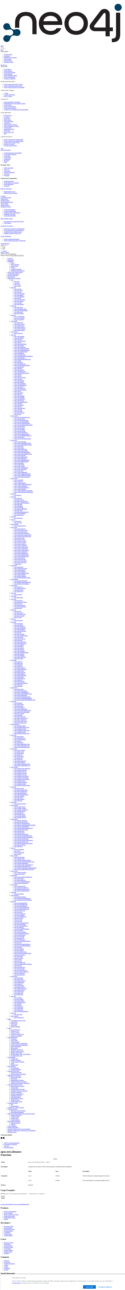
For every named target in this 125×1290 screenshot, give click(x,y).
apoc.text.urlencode (19, 974)
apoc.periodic (14, 805)
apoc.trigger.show (19, 991)
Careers (6, 1265)
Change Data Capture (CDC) (12, 142)
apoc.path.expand (19, 788)
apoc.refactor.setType (20, 845)
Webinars (6, 1253)
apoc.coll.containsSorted (20, 351)
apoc (12, 280)
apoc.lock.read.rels (19, 616)
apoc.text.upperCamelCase (21, 971)
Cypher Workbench (9, 172)
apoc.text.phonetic (19, 949)
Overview (10, 258)
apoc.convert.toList (19, 428)
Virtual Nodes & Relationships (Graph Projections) (21, 1113)
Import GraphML (15, 1026)
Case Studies (7, 1249)
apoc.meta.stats (18, 715)
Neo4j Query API (9, 132)
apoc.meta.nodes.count (20, 722)
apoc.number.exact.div (20, 771)
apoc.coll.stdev (18, 403)
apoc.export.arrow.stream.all (21, 533)
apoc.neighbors (15, 724)
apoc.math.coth (18, 664)
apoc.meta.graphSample (20, 709)
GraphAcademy (5, 205)
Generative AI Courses (7, 226)
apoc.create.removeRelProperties (23, 454)
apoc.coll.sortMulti (19, 397)
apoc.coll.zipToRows (20, 341)
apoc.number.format (19, 781)
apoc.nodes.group (19, 756)
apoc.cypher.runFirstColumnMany (23, 490)
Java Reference (8, 60)
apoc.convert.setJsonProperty (22, 417)
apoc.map (13, 622)
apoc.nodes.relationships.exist (22, 765)
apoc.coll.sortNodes (19, 399)
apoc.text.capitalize (19, 915)
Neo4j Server (14, 266)
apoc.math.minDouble (20, 675)
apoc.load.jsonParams (20, 606)
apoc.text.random (19, 950)
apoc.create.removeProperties (22, 452)
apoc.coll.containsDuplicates (22, 350)
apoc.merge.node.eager (20, 690)
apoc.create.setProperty (20, 458)
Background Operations (13, 1121)
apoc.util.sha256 (18, 1007)
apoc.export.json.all (19, 558)
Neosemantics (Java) (9, 191)
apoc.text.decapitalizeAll (20, 926)
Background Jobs (15, 1123)
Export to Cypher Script (17, 1034)
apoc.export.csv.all (19, 538)
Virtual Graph (14, 1118)
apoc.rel (13, 848)
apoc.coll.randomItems (20, 385)
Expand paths (14, 1087)
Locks (12, 1063)
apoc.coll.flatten (18, 362)
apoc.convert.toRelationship (21, 434)
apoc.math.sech (18, 680)
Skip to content (5, 252)
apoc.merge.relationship (20, 695)
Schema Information (12, 1127)
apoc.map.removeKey (20, 642)
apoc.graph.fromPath (20, 574)
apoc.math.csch (18, 666)
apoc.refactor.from (19, 831)
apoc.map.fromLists (19, 626)
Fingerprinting (15, 1106)
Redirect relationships (16, 1052)
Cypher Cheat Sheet (9, 94)
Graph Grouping (15, 1120)
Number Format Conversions (19, 1081)
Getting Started (8, 54)
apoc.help (16, 283)
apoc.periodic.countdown (21, 810)
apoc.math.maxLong (19, 672)
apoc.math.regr (18, 661)
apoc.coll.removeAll (19, 388)
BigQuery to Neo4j (9, 144)
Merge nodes (14, 1048)
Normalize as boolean (17, 1049)
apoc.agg (13, 287)
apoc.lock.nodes (18, 613)
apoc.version (17, 286)
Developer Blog (8, 1231)
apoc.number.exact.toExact (21, 776)
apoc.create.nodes (19, 448)
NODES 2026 (8, 1252)
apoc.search (14, 875)
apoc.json (13, 593)
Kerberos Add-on (8, 62)
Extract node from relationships (19, 1045)
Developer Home (8, 1226)
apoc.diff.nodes (18, 518)
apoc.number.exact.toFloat (21, 777)
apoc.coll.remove (18, 386)
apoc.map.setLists (19, 648)
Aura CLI (6, 169)
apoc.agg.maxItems (19, 293)
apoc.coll (13, 335)
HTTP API (7, 130)
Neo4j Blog (7, 1244)
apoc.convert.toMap (19, 429)
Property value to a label (17, 1051)
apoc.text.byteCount (19, 910)
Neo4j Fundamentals (9, 209)
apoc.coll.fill (17, 361)
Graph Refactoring (12, 1037)
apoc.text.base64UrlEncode (21, 909)
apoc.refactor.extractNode (21, 829)
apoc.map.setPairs (19, 649)
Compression (17, 564)
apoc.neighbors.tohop (20, 732)
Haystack (6, 160)
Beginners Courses (6, 206)
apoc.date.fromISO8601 (20, 509)
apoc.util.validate (18, 999)
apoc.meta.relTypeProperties (22, 712)
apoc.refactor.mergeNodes (21, 834)
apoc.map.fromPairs (19, 629)
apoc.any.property (19, 319)
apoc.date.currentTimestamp (21, 503)
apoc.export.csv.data (19, 539)
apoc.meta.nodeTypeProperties (22, 710)
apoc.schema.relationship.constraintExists (25, 868)
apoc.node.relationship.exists (22, 744)
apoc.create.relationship (20, 449)
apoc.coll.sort (17, 394)
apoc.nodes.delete (19, 753)
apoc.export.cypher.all (20, 544)
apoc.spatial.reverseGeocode (22, 889)
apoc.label (13, 596)
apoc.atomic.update (19, 330)
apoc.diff (13, 516)
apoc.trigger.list (18, 984)
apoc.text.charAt (18, 918)
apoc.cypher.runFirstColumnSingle (23, 492)
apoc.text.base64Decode (20, 904)
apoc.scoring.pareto (19, 874)
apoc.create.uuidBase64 (20, 472)
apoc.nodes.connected (20, 761)
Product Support (5, 200)
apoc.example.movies (20, 525)
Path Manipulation (16, 1097)
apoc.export (14, 527)
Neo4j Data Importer (9, 72)
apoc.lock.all (17, 611)
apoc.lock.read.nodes (20, 614)
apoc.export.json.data (20, 559)
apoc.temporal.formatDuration (22, 898)
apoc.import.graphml (19, 588)
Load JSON (14, 1022)
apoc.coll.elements (19, 336)
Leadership (7, 1268)
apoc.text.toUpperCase (20, 970)
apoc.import (14, 585)
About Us (6, 1260)
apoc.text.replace (18, 958)
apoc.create (14, 440)
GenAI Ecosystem (6, 150)
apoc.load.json (18, 603)
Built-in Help (11, 277)
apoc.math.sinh (18, 684)
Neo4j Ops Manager (9, 77)
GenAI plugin (8, 105)
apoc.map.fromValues (20, 631)
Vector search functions (10, 108)
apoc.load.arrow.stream (20, 602)
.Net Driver (7, 123)
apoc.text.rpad (18, 959)
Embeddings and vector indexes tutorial (14, 103)
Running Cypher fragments (18, 1110)
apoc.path (13, 787)
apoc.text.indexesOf (19, 939)
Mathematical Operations (14, 1075)
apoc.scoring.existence (20, 872)
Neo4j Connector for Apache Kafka (13, 141)
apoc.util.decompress (20, 1002)
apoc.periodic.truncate (20, 817)
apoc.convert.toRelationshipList (22, 435)
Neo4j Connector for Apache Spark (13, 139)
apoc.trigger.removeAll (20, 988)
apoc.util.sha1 (18, 1005)
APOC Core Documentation (11, 1143)
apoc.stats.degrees (19, 894)
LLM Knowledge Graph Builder (13, 153)
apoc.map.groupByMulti (20, 635)
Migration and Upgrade (10, 57)
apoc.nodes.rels (18, 759)
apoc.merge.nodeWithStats (21, 692)
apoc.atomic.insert (19, 325)
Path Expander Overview (17, 1086)
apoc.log (13, 619)
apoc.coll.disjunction (19, 354)
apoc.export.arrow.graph (20, 530)
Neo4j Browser (8, 71)
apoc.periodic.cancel (19, 806)
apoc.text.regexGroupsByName (22, 953)
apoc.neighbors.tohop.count (21, 733)
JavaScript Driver (8, 121)
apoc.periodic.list (18, 813)
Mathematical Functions (17, 1080)
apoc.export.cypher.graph (21, 547)
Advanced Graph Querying (14, 1084)
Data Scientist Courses (7, 218)
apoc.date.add (18, 498)
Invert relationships (16, 1046)
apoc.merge (14, 687)
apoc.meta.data (18, 703)
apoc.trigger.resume (19, 990)
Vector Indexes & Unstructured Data (14, 230)
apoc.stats (13, 892)
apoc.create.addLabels (20, 441)
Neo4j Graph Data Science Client (13, 86)
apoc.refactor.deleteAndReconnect (23, 828)
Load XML (14, 1025)
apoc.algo (13, 306)
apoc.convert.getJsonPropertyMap (23, 425)
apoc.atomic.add (18, 322)
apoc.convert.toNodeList (21, 432)
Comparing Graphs (12, 1103)
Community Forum (6, 197)
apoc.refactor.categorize (20, 820)
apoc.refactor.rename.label (21, 839)
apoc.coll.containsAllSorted (21, 348)
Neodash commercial (9, 78)
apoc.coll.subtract (19, 405)
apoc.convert (14, 416)
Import (9, 1019)
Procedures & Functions (13, 278)
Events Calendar (8, 1250)
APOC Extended (8, 168)
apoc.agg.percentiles (19, 299)
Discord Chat (4, 199)
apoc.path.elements (19, 799)
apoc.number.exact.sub (20, 774)
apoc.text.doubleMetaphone (21, 929)
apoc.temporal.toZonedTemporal (23, 900)
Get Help (3, 196)
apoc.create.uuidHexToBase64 (22, 475)
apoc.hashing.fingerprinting (21, 584)
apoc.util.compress (19, 1000)
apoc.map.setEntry (19, 645)
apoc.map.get (17, 632)
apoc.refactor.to (18, 846)
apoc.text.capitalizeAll (20, 916)
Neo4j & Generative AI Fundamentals (14, 229)
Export (9, 1028)
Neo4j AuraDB (8, 1213)
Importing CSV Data (9, 214)
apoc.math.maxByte (19, 668)
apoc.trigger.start (18, 993)
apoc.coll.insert (18, 368)
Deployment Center (9, 1216)
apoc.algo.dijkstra (19, 313)
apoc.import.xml (18, 591)
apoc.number (14, 767)
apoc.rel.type (17, 854)
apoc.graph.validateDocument (22, 577)
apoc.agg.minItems (19, 296)
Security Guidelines (12, 275)
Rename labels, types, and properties (20, 1054)
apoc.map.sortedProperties (21, 652)
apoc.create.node (18, 446)
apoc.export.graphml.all (20, 551)
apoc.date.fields (18, 506)
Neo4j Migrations (9, 184)
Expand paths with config (18, 1089)
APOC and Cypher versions (15, 272)
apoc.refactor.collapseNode (21, 826)
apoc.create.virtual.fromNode (22, 477)
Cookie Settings (16, 1283)
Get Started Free (5, 243)
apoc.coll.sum (18, 406)
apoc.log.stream (18, 620)
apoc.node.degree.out (20, 739)
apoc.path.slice (18, 800)
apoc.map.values (18, 658)
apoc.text (13, 901)
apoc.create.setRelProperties (21, 460)
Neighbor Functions (16, 1095)
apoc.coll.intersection (20, 371)
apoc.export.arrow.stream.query (22, 536)
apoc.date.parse (18, 510)
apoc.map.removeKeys (20, 643)
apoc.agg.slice (18, 302)
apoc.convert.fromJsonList (21, 420)
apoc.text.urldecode (19, 973)
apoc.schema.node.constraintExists (23, 865)
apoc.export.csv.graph (20, 541)
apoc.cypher (14, 478)
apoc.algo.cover (18, 312)
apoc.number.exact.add (20, 770)
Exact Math (14, 1078)
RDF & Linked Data (6, 188)
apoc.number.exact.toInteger (21, 779)
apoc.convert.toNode (20, 431)
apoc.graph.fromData (20, 571)
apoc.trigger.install (19, 982)
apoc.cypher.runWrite (20, 489)
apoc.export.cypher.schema (21, 550)
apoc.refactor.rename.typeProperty (23, 843)
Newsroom (7, 1262)
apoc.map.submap (19, 654)
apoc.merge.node (18, 689)
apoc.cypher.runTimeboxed (21, 487)
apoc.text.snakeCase (19, 962)
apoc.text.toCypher (19, 968)
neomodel (6, 186)
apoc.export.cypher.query (21, 548)
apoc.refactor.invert (19, 832)
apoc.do (13, 519)
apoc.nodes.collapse (19, 750)
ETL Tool (6, 174)
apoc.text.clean (18, 919)
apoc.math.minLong (19, 678)
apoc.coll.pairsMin (19, 380)
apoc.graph (14, 565)
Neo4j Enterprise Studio (10, 75)
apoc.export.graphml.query (21, 556)
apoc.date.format (18, 507)
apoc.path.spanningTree (20, 791)
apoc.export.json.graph (20, 561)
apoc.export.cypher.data (20, 545)
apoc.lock (13, 609)
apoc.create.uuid (18, 470)
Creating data (14, 1058)
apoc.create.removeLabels (21, 451)
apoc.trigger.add (18, 978)
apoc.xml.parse (18, 1014)
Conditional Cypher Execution (15, 1107)
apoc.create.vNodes (19, 466)
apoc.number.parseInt (20, 784)
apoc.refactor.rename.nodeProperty (23, 840)
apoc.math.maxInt (19, 671)
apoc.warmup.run (19, 1017)
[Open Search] (2, 48)
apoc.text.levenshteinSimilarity (22, 945)
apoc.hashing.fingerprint (20, 580)
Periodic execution (16, 1060)
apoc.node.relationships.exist (22, 747)
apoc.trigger (14, 976)
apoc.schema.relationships (21, 863)
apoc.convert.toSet (19, 437)
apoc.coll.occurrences (20, 377)
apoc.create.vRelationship (21, 467)
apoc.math (13, 660)
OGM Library (8, 127)
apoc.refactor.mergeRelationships (23, 835)
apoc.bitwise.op (18, 333)
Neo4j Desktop (8, 74)
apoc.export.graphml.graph (21, 554)
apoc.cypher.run (18, 481)
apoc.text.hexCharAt (19, 935)
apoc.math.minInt (19, 677)
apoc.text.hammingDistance (21, 933)
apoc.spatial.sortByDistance (21, 890)
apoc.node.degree (19, 736)
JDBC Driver (7, 120)
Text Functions (15, 1068)
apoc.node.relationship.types (22, 745)
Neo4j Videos (4, 203)
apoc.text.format (18, 930)
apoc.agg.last (17, 292)
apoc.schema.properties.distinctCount (24, 861)
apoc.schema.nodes (19, 858)
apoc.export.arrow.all (20, 529)
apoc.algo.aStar (18, 307)
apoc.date (13, 496)
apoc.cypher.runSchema (20, 486)
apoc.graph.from (18, 567)
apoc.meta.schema (19, 713)
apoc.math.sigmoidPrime (21, 683)
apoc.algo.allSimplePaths (21, 310)
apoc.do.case (17, 521)
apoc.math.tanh (18, 686)
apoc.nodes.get (18, 755)
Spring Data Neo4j (9, 129)
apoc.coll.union (18, 411)
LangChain (7, 156)
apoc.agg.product (19, 301)
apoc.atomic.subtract (19, 328)
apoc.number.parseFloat (20, 782)
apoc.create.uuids (19, 463)
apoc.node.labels (18, 742)
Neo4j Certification (6, 236)
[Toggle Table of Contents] (1, 1140)
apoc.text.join (18, 942)
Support (6, 1269)
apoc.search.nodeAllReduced (22, 881)
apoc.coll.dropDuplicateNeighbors (23, 356)
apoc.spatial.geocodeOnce (21, 887)
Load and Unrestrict (16, 269)
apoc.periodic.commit (20, 808)
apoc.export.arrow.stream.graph (22, 535)
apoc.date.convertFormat (21, 501)
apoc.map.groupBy (19, 634)
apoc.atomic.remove (19, 327)
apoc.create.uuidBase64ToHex (22, 474)
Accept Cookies (89, 1287)
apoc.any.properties (19, 318)
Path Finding (7, 223)
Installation (10, 261)
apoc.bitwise (14, 332)
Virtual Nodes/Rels (16, 1115)
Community (7, 1232)
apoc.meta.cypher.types (20, 721)
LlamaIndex (7, 159)
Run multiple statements (17, 1112)
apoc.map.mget (18, 640)
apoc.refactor (14, 819)
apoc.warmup (14, 1016)
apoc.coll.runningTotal (20, 390)
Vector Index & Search (10, 154)
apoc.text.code (18, 921)
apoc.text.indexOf (19, 938)
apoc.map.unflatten (19, 655)
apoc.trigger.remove (19, 987)
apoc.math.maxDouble (20, 669)
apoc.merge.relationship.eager (22, 697)
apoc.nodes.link (18, 758)
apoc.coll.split (18, 339)
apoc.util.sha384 (18, 1008)
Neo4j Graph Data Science (11, 1214)
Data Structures (11, 1066)
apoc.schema (14, 855)
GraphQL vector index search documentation (16, 109)
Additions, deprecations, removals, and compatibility (21, 1130)
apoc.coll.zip (17, 414)
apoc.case (16, 281)
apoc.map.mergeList (19, 638)
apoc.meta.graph (18, 706)
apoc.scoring (14, 871)
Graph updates (11, 1057)
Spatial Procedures (16, 1069)
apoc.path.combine (19, 796)
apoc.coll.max (18, 374)
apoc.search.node (19, 878)
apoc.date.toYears (19, 515)
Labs (2, 148)
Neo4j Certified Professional (11, 239)
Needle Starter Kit (9, 181)
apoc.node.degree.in (19, 738)
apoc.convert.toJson (19, 426)
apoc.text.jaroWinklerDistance (22, 941)
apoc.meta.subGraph (19, 716)
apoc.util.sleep (18, 997)
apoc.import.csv (18, 587)
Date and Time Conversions (18, 1074)
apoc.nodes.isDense (19, 762)
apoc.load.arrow (18, 600)
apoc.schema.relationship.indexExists (24, 869)
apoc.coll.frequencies (20, 364)
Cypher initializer (12, 1126)
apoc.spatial (14, 884)
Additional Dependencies (17, 270)
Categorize (14, 1039)
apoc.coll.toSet (18, 409)
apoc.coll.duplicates (19, 357)
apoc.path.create (18, 797)
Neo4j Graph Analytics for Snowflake (14, 87)
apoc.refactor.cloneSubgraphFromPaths (24, 825)
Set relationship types (16, 1055)
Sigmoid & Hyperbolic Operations (20, 1083)
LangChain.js (7, 157)
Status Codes (7, 59)
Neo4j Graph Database (10, 1211)
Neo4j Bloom (7, 69)
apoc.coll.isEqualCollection (21, 373)
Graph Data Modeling (10, 215)
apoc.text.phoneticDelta (20, 903)
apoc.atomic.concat (19, 324)
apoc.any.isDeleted (19, 316)
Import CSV (14, 1023)
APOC (13, 263)
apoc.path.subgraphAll (20, 793)
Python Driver (8, 115)
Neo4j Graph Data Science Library (13, 84)
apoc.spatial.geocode (19, 886)
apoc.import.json (18, 590)
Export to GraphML (16, 1036)
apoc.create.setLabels (20, 455)
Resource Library (8, 1242)
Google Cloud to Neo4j (10, 145)
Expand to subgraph (16, 1092)
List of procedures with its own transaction (18, 1129)
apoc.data (13, 493)
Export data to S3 (15, 1029)
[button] (2, 48)
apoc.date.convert (19, 500)
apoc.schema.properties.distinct (22, 860)
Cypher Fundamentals (10, 211)
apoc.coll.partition (19, 338)
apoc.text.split (18, 965)
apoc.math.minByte (19, 674)
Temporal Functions (16, 1072)
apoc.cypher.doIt (18, 480)
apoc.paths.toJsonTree (20, 803)
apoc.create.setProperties (20, 457)
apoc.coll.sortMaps (19, 396)
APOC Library (8, 96)
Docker (13, 267)
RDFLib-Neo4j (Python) (10, 193)
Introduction (10, 260)
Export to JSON (15, 1033)
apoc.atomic (14, 321)
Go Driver (7, 117)
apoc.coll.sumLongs (19, 408)
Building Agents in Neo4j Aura (12, 233)
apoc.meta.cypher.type (20, 719)
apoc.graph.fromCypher (20, 568)
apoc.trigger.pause (19, 985)
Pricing (6, 1219)
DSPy (5, 162)
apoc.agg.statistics (19, 304)
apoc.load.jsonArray (19, 605)
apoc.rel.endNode (19, 849)
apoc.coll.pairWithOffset (20, 402)
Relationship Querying (17, 1098)
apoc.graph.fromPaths (20, 576)
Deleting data (14, 1065)
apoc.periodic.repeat (19, 814)
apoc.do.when (18, 522)
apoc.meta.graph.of (19, 707)
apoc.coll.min (18, 376)
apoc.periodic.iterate (19, 811)
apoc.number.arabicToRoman (22, 768)
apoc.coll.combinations (20, 344)
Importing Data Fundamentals (12, 212)
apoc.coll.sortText (19, 400)
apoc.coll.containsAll (20, 347)
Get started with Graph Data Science (14, 221)
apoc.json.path (18, 594)
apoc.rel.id (17, 851)
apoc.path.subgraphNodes (21, 794)
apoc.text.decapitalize (20, 924)
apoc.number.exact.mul (20, 773)
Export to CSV (15, 1031)
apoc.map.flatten (18, 625)
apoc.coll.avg (17, 342)
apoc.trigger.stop (18, 994)
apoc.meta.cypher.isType (21, 718)
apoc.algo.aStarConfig (20, 309)
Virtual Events (8, 1234)
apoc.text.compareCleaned (21, 923)
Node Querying (15, 1100)
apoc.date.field (18, 504)
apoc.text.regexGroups (20, 952)
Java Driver (7, 118)
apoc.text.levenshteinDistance (22, 944)
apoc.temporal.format (20, 897)
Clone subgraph (15, 1042)
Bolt (5, 133)
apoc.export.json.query (20, 562)
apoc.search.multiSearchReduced (23, 877)
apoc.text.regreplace (19, 955)
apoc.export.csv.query (20, 542)
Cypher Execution (12, 1109)
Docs (2, 46)
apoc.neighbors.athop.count (21, 727)
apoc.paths (14, 802)
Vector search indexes (10, 106)
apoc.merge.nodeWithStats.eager (23, 693)
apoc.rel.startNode (19, 852)
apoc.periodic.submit (19, 816)
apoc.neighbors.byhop (20, 729)
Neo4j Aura (4, 65)
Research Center (8, 1247)
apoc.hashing (14, 579)
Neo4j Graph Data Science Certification (15, 240)
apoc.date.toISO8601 (20, 513)
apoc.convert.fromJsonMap (21, 422)
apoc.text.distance (19, 927)
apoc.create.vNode (19, 464)
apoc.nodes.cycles (19, 751)
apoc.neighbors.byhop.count (22, 730)
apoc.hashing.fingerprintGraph (22, 582)
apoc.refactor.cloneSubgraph (22, 823)
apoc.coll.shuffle (18, 393)
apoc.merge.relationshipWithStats (23, 698)
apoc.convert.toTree (19, 419)
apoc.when (17, 284)
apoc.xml (13, 1013)
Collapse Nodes (15, 1117)
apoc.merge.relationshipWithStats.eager (24, 700)
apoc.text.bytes (18, 912)
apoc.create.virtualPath (20, 469)
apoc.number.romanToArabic (22, 785)
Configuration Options (13, 273)
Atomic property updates (17, 1062)
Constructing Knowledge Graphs (13, 232)
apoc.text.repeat (18, 956)
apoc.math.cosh (18, 663)
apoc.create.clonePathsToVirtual (23, 445)
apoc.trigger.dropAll (19, 981)
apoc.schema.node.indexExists (22, 866)
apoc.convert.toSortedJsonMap (22, 438)
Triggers (13, 1124)
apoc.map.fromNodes (20, 628)
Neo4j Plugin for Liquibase (11, 183)
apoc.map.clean (18, 623)
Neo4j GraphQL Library (10, 124)
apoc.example (14, 524)
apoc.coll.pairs (18, 379)
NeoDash (6, 175)
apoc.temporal (14, 895)
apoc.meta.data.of (19, 704)
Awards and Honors (9, 1263)
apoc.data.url (17, 495)
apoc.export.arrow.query (20, 532)
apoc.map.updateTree (20, 657)
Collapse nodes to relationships (19, 1043)
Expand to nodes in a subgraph (19, 1091)
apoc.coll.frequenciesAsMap (22, 365)
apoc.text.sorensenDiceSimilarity (23, 964)
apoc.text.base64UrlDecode (21, 907)
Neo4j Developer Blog (7, 202)
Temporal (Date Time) (13, 1071)
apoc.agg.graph (18, 290)
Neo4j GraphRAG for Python (12, 102)
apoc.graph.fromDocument (21, 573)
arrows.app (7, 171)
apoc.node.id (17, 741)
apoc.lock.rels (18, 617)
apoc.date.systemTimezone (21, 512)
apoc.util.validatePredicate (21, 1011)
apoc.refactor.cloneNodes (21, 822)
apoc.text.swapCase (19, 967)
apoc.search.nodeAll (19, 880)
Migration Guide (11, 1132)
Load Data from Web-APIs (18, 1020)
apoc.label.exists (18, 597)
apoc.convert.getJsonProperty (22, 423)
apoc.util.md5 (18, 1003)
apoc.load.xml (18, 608)
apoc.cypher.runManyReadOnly (23, 484)
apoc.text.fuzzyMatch (20, 932)
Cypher (6, 93)
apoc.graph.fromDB (19, 570)
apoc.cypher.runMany (20, 483)
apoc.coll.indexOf (19, 367)
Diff (12, 1104)
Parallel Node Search (16, 1101)
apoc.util (13, 996)
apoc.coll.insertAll (19, 370)
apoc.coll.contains (19, 345)
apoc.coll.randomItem (20, 383)
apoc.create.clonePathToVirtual (22, 443)
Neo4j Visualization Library (11, 126)
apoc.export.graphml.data (21, 553)
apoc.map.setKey (19, 646)
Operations (7, 56)
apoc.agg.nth (17, 298)
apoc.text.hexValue (19, 936)
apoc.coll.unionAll (19, 412)
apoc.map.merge (18, 637)
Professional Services (9, 1217)
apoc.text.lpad (18, 947)
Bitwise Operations (16, 1077)
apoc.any (13, 315)
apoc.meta (13, 701)
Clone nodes (14, 1040)
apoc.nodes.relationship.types (22, 764)
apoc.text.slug (18, 961)
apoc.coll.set (17, 391)
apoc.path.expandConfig (20, 790)
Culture (6, 1266)
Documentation (8, 1228)
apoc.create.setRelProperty (21, 461)
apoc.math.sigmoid (19, 681)
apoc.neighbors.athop (20, 726)
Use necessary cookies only (105, 1287)
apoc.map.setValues (19, 651)
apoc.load (13, 599)
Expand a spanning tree (17, 1094)
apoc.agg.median (18, 295)
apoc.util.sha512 (18, 1010)
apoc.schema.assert (19, 857)
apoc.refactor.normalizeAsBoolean (23, 837)
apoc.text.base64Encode (20, 906)
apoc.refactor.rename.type (21, 842)
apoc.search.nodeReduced (21, 883)
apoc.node (13, 735)
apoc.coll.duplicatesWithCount (22, 359)
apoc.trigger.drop (18, 979)
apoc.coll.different (19, 353)
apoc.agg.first (18, 289)
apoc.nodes (14, 748)
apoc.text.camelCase (19, 913)
